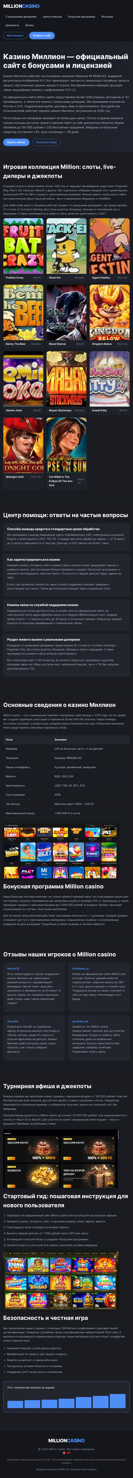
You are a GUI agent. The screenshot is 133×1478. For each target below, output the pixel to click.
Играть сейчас (16, 142)
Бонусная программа (81, 16)
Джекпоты (12, 25)
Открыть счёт (42, 35)
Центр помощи (52, 16)
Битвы (29, 25)
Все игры (107, 16)
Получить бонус (46, 142)
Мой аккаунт (15, 35)
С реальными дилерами (21, 16)
